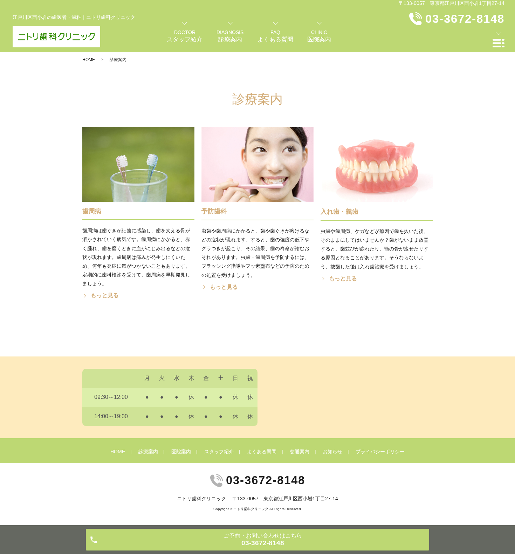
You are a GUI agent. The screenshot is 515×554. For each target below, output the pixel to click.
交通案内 (299, 451)
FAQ (275, 36)
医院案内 (181, 451)
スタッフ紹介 (219, 451)
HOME (88, 59)
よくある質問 (261, 451)
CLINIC (319, 36)
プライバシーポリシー (380, 451)
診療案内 (148, 451)
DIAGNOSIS (230, 36)
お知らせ (332, 451)
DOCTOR (184, 36)
